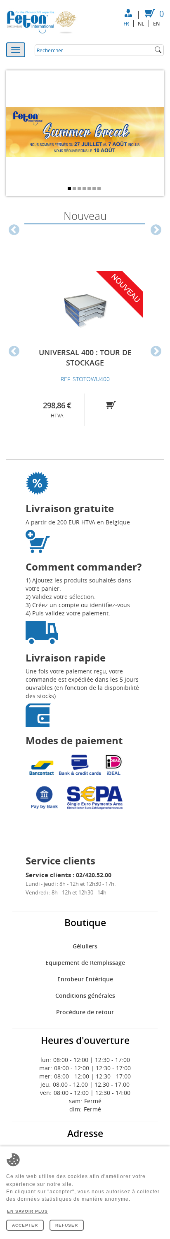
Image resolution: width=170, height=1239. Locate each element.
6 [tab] (94, 189)
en (156, 23)
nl (141, 23)
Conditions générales (85, 995)
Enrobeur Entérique (85, 979)
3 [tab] (80, 189)
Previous (14, 230)
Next (156, 230)
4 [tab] (85, 189)
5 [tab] (89, 189)
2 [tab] (75, 189)
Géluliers (85, 946)
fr (126, 23)
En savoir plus (27, 1211)
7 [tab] (99, 189)
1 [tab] (70, 189)
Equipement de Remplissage (85, 963)
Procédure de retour (85, 1012)
